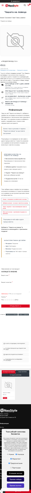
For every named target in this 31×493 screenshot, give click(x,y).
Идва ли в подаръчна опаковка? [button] (14, 354)
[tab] (15, 344)
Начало (2, 17)
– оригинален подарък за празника (15, 212)
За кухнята (8, 17)
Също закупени (22, 371)
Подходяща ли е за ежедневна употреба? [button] (13, 360)
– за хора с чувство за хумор (15, 203)
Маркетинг (16, 459)
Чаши (13, 17)
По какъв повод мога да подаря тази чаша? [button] (15, 349)
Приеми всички (15, 486)
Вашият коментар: (6, 282)
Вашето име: (4, 275)
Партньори (16, 468)
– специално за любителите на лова (15, 199)
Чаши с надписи (20, 17)
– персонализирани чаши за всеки (15, 207)
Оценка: (3, 297)
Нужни (11, 454)
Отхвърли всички (15, 473)
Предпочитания (16, 463)
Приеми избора (15, 479)
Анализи (20, 454)
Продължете (14, 306)
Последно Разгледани (9, 371)
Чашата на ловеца (11, 314)
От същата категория (15, 375)
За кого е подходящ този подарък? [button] (15, 343)
